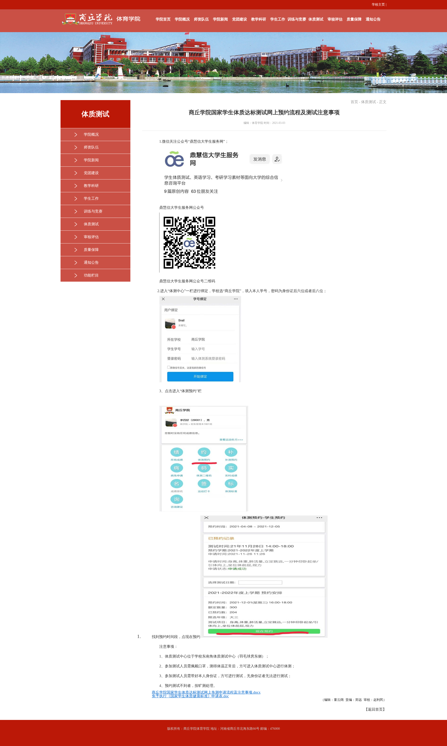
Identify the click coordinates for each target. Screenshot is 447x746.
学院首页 (163, 19)
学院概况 (182, 19)
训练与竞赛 (297, 19)
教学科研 (258, 19)
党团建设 (239, 19)
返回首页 (375, 709)
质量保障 (354, 19)
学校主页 (378, 4)
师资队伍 (201, 19)
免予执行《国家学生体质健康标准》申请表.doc (190, 696)
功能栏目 (91, 275)
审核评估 (335, 19)
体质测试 (315, 19)
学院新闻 (220, 19)
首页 (354, 102)
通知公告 (373, 19)
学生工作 (277, 19)
